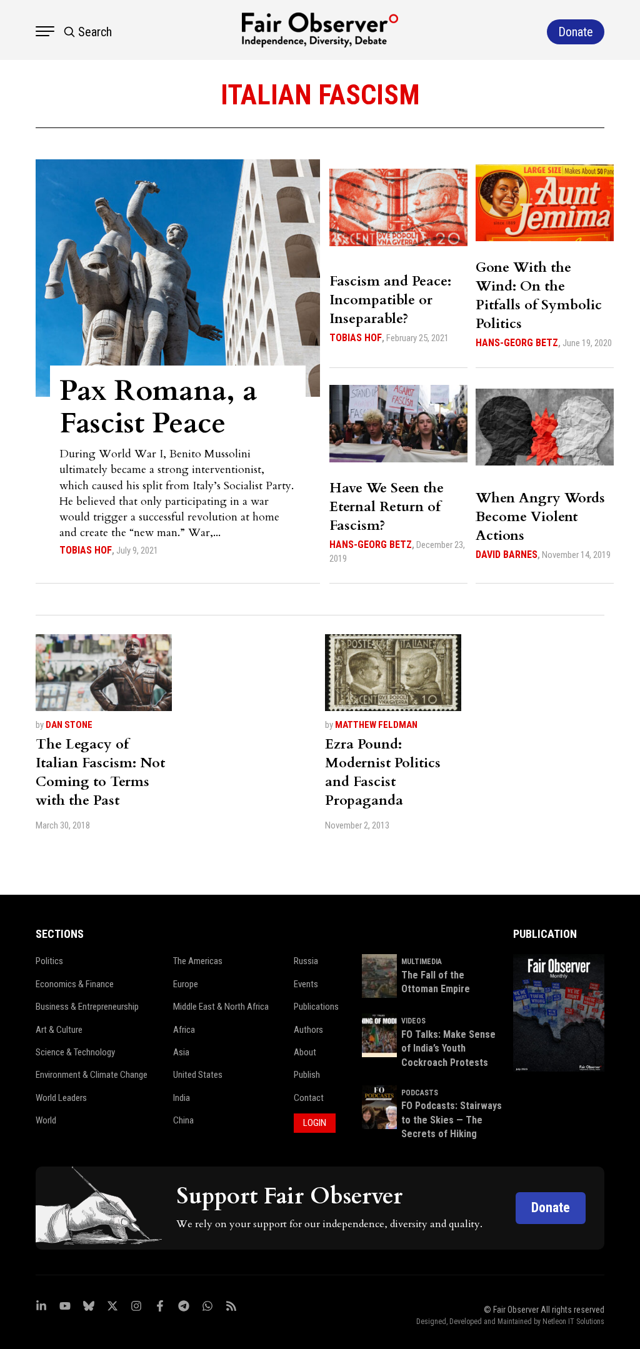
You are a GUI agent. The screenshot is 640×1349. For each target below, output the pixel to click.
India (181, 1097)
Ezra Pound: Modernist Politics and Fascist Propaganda (383, 772)
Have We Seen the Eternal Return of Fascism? (386, 507)
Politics (49, 961)
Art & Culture (59, 1029)
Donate (550, 1207)
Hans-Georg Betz (517, 343)
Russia (306, 961)
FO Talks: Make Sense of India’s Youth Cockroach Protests (448, 1048)
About (305, 1052)
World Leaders (61, 1097)
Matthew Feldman (376, 724)
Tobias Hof (85, 550)
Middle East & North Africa (221, 1006)
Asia (181, 1052)
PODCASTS (419, 1092)
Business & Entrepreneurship (87, 1006)
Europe (185, 984)
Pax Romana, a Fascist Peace (158, 407)
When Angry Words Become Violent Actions (540, 517)
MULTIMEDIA (421, 961)
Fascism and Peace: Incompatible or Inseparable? (390, 300)
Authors (308, 1029)
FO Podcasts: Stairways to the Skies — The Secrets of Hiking (451, 1120)
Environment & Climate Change (92, 1074)
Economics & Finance (75, 984)
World (46, 1120)
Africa (184, 1029)
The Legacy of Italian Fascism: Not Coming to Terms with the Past (100, 772)
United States (197, 1074)
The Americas (197, 961)
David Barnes (507, 554)
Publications (316, 1006)
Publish (307, 1074)
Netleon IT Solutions (573, 1321)
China (183, 1120)
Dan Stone (69, 724)
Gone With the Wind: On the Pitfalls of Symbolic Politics (539, 295)
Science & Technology (75, 1052)
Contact (309, 1097)
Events (306, 984)
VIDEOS (413, 1021)
